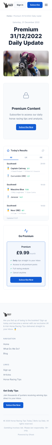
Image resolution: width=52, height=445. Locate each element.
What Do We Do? (11, 348)
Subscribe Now (26, 127)
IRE (41, 157)
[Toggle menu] (46, 5)
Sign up (7, 370)
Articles (7, 374)
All (11, 157)
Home (9, 16)
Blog (5, 353)
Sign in (20, 5)
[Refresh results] (43, 150)
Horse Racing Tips (12, 379)
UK (26, 157)
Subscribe (35, 5)
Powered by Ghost (26, 434)
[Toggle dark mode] (11, 5)
